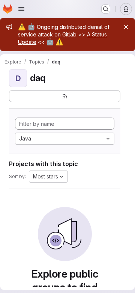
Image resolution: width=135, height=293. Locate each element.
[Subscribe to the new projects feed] (64, 96)
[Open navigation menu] (21, 9)
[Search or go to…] (105, 9)
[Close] (126, 27)
